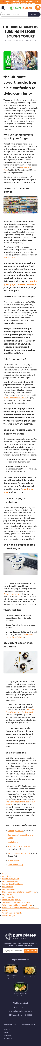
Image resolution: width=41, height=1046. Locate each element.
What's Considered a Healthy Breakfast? (20, 908)
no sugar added (9, 897)
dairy (4, 874)
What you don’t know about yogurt (17, 905)
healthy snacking (9, 889)
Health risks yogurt (10, 879)
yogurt (5, 910)
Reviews (7, 1035)
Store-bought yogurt (11, 900)
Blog (6, 1032)
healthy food (7, 887)
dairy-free (6, 876)
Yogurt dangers (9, 915)
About (7, 1029)
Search (33, 14)
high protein (7, 895)
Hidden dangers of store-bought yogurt (19, 892)
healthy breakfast (10, 881)
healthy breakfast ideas (12, 884)
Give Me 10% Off (31, 951)
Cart (38, 9)
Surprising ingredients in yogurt (16, 902)
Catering (8, 1039)
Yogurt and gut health (11, 913)
